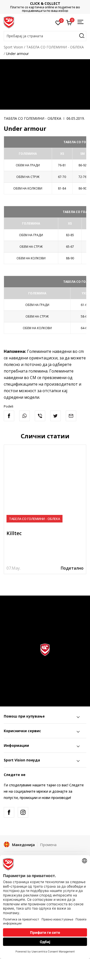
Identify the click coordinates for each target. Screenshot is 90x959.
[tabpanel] (45, 509)
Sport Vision (13, 47)
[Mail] (71, 416)
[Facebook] (9, 416)
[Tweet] (55, 416)
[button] (45, 36)
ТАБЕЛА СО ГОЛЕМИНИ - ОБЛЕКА (55, 47)
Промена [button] (48, 844)
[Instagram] (23, 812)
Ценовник (63, 7)
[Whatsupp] (25, 416)
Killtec (14, 533)
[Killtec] (45, 486)
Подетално (72, 568)
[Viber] (40, 416)
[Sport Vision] (9, 22)
